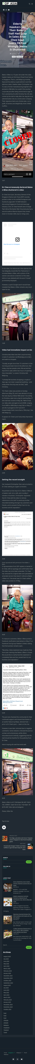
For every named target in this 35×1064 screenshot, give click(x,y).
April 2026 (6, 966)
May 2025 (6, 992)
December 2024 (8, 1004)
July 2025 (6, 987)
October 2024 (7, 1009)
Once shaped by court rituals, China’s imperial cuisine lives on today (22, 883)
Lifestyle (6, 1020)
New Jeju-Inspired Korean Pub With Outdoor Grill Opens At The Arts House (22, 916)
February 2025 (8, 999)
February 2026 (8, 971)
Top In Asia (13, 53)
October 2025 (7, 980)
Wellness (6, 1054)
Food (13, 56)
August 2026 (7, 956)
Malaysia (6, 1025)
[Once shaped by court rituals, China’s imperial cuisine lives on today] (8, 887)
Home (5, 1052)
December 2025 (8, 975)
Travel (5, 1032)
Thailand (6, 1030)
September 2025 (8, 983)
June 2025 (6, 990)
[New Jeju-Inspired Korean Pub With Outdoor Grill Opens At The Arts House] (8, 920)
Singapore (20, 56)
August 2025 (7, 985)
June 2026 (6, 961)
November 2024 (8, 1007)
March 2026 (7, 968)
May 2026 (6, 963)
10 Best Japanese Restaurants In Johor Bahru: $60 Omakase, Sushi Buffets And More (22, 930)
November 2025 (8, 978)
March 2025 (7, 997)
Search (28, 862)
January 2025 (7, 1002)
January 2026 (7, 973)
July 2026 (6, 959)
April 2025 (6, 995)
